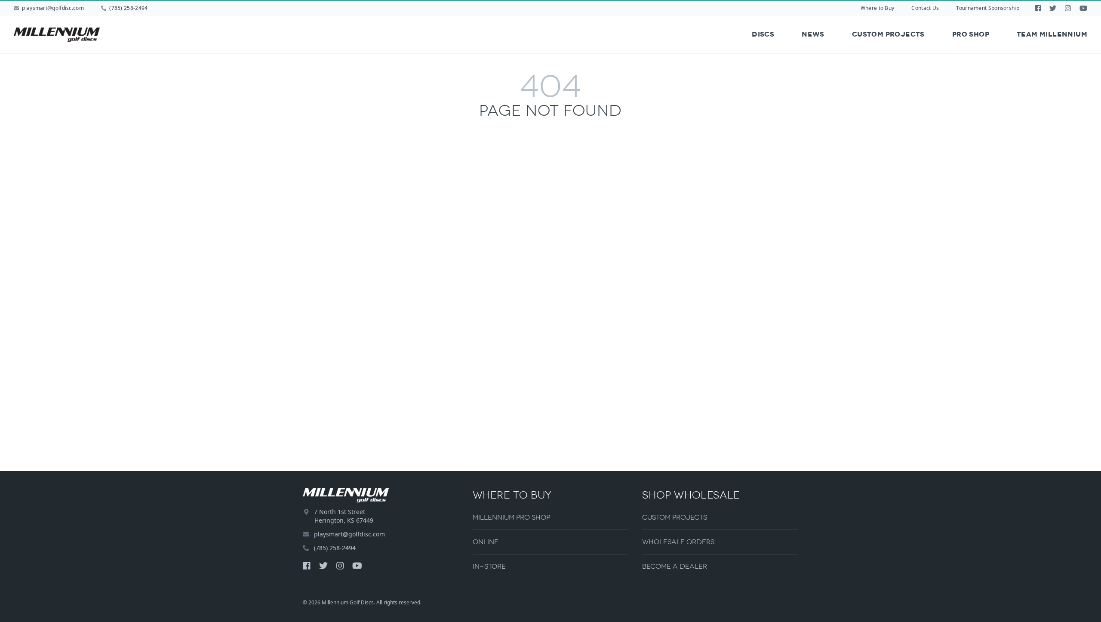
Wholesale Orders (678, 542)
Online (485, 542)
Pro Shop (970, 34)
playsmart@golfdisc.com (53, 8)
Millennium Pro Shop (511, 517)
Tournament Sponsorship (987, 8)
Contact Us (925, 8)
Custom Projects (888, 34)
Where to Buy (878, 8)
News (813, 34)
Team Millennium (1052, 34)
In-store (489, 566)
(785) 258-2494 (128, 8)
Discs (763, 34)
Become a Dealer (674, 566)
